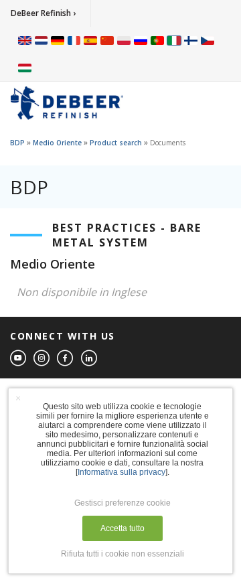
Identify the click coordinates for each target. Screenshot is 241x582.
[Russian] (140, 40)
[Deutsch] (57, 40)
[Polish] (123, 40)
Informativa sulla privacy (121, 472)
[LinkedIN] (89, 359)
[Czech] (207, 40)
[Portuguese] (157, 40)
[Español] (90, 40)
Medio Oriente (57, 142)
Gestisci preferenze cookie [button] (122, 503)
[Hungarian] (24, 67)
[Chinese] (107, 40)
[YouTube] (18, 359)
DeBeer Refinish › (43, 13)
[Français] (74, 40)
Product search (116, 142)
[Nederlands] (41, 40)
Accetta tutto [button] (122, 528)
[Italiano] (174, 40)
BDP (17, 142)
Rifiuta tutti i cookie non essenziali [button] (122, 554)
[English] (24, 40)
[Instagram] (42, 359)
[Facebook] (65, 359)
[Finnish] (190, 40)
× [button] (18, 397)
